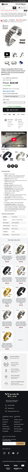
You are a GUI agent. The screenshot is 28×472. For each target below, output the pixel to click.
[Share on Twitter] (12, 167)
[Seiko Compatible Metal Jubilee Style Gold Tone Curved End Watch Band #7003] (7, 336)
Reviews (4, 424)
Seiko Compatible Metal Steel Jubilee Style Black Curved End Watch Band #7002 (21, 301)
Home (2, 13)
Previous (1, 155)
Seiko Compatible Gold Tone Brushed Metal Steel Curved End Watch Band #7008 (7, 302)
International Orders (19, 424)
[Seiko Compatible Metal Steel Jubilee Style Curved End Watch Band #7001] (7, 315)
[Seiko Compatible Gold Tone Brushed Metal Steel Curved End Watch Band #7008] (7, 292)
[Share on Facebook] (9, 167)
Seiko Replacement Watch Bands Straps (17, 14)
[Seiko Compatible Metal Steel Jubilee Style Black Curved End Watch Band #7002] (21, 292)
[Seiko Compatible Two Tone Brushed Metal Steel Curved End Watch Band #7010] (21, 270)
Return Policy (17, 426)
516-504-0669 (11, 405)
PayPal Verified (6, 428)
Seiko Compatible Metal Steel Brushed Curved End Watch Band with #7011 (21, 258)
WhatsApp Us (11, 408)
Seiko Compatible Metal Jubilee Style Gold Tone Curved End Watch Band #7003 (7, 345)
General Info (5, 419)
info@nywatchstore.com (13, 411)
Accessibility (5, 431)
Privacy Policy (5, 426)
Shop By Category (18, 428)
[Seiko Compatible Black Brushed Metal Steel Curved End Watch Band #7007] (7, 270)
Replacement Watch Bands (10, 13)
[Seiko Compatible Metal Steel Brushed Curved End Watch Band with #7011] (21, 249)
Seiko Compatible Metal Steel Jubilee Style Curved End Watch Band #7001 (7, 323)
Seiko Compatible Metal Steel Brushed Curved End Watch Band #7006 (7, 258)
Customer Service (18, 419)
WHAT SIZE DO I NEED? (9, 91)
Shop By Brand (17, 431)
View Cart (23, 7)
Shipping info (17, 422)
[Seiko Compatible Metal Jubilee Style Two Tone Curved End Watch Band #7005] (21, 315)
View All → (21, 340)
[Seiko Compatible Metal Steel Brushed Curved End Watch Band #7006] (7, 249)
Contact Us (5, 422)
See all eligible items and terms (15, 21)
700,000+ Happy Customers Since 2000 (9, 10)
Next (27, 155)
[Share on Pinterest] (16, 167)
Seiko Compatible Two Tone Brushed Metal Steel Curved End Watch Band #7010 (21, 279)
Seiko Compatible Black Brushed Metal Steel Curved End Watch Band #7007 (7, 279)
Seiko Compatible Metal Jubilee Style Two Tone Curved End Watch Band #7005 (21, 323)
